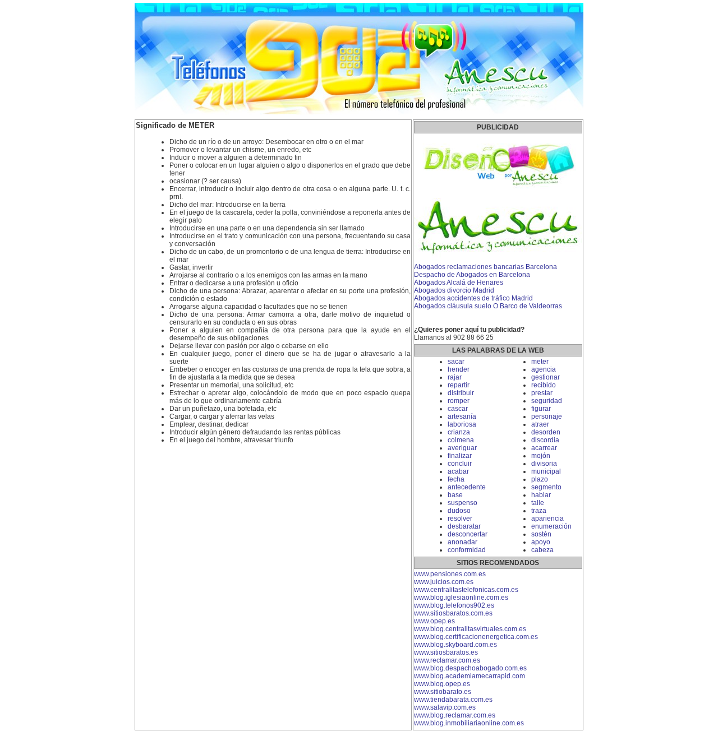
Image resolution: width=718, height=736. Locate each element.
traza (538, 511)
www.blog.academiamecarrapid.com (469, 676)
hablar (541, 495)
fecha (456, 479)
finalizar (460, 456)
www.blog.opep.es (442, 684)
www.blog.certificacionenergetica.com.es (476, 637)
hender (459, 369)
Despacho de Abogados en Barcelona (472, 275)
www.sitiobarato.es (442, 692)
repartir (459, 385)
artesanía (462, 416)
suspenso (462, 503)
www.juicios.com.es (443, 582)
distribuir (461, 393)
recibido (543, 385)
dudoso (459, 511)
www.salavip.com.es (445, 707)
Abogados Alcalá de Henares (458, 282)
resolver (460, 518)
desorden (545, 432)
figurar (541, 409)
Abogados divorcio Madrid (454, 290)
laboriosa (462, 424)
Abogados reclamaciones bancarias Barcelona (485, 267)
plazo (539, 479)
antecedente (467, 487)
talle (537, 503)
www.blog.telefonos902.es (454, 605)
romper (459, 401)
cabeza (542, 550)
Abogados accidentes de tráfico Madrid (473, 298)
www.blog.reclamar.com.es (454, 715)
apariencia (547, 518)
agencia (543, 369)
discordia (545, 440)
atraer (540, 424)
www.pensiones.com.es (450, 574)
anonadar (462, 542)
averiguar (462, 448)
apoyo (540, 542)
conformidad (467, 550)
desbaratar (464, 526)
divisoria (544, 463)
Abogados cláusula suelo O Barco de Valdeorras (488, 306)
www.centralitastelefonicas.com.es (466, 590)
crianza (459, 432)
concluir (460, 463)
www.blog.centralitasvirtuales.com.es (470, 629)
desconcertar (467, 534)
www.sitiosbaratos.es (446, 652)
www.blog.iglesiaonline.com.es (461, 597)
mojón (540, 456)
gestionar (545, 377)
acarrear (544, 448)
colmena (461, 440)
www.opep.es (434, 621)
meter (540, 361)
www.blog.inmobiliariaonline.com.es (469, 723)
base (455, 495)
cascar (458, 409)
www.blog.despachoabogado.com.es (470, 668)
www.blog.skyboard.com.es (455, 645)
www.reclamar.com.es (447, 660)
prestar (542, 393)
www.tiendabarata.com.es (453, 699)
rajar (455, 377)
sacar (456, 361)
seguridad (546, 401)
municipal (546, 471)
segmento (546, 487)
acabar (458, 471)
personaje (546, 416)
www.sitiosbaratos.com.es (453, 613)
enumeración (551, 526)
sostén (541, 534)
